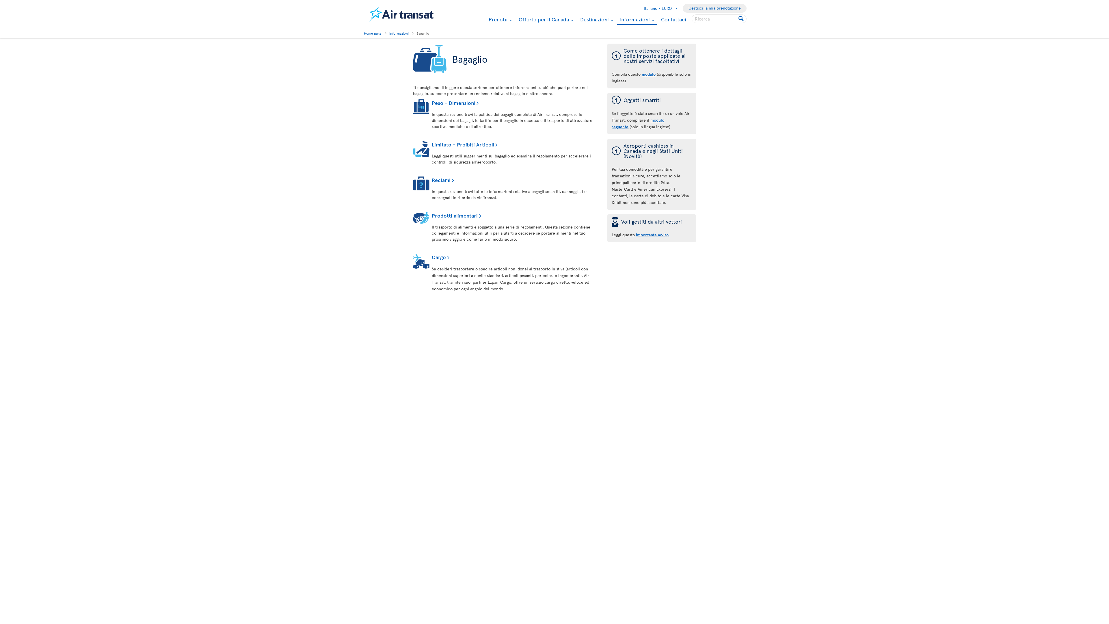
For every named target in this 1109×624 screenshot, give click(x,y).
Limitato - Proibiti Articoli (463, 144)
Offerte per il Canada (543, 19)
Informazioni (634, 19)
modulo (649, 74)
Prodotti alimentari (455, 215)
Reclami (441, 179)
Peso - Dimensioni (453, 102)
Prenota (497, 19)
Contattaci (673, 19)
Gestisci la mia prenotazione (715, 8)
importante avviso (652, 234)
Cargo (439, 257)
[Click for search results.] (741, 18)
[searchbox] (719, 18)
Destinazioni (593, 19)
